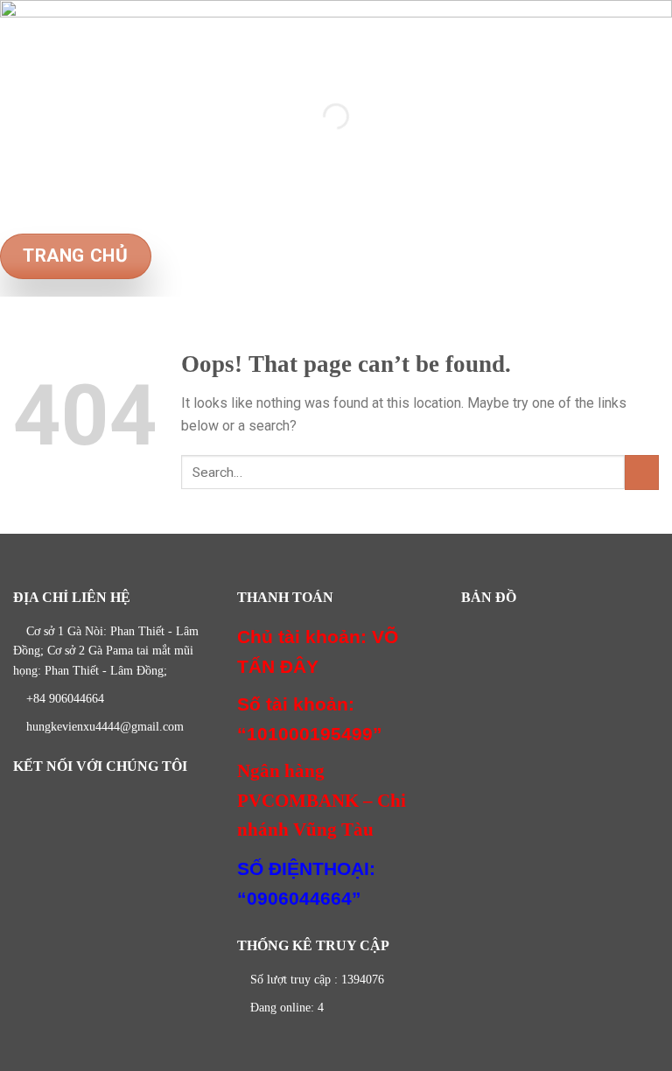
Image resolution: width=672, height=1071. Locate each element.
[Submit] (642, 472)
